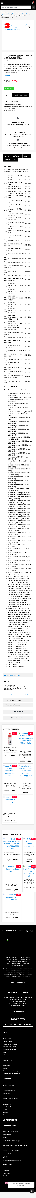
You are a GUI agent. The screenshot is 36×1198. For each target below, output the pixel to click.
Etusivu (3, 12)
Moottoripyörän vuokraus (11, 1074)
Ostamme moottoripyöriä (11, 1071)
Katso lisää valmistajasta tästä (16, 695)
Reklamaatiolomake (9, 1049)
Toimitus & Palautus (13, 705)
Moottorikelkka (10, 12)
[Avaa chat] (32, 1191)
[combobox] (16, 7)
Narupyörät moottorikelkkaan (20, 14)
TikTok (5, 1176)
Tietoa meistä (7, 1041)
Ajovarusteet (7, 1088)
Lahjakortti (6, 1093)
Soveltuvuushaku (8, 1085)
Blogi (4, 1052)
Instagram (6, 1173)
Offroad (5, 1115)
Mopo (5, 1109)
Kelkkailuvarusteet (9, 1091)
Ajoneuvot (6, 1066)
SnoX (13, 110)
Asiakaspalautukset (9, 1047)
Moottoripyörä (7, 1104)
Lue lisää (7, 76)
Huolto (5, 1068)
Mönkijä (5, 1112)
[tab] (27, 156)
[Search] (33, 7)
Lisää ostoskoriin (21, 95)
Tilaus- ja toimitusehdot (11, 1044)
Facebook (6, 1171)
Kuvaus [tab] (7, 156)
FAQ (4, 1055)
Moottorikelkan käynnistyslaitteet (13, 105)
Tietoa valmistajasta (13, 675)
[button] (1, 3)
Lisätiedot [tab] (17, 156)
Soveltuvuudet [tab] (11, 160)
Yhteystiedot (7, 1039)
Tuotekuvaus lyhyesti (13, 700)
